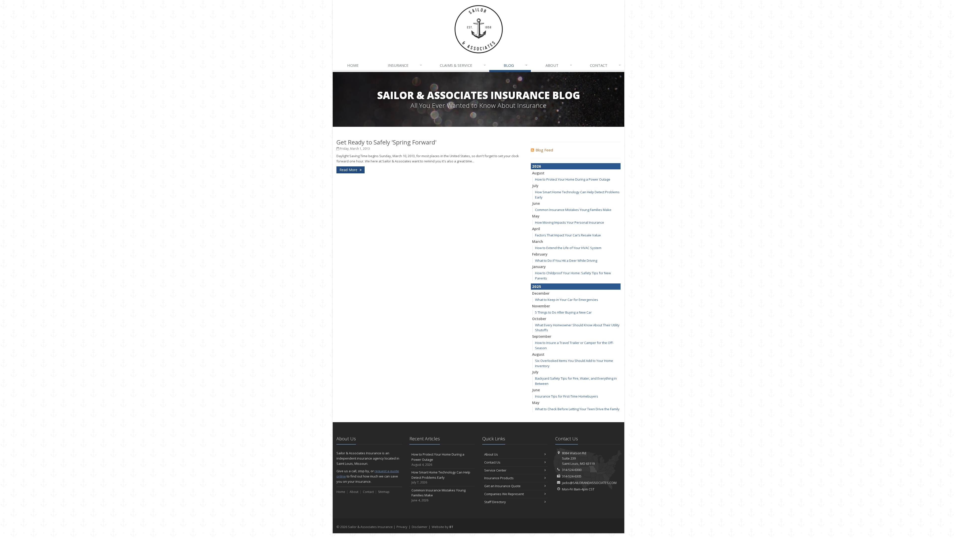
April (536, 228)
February (540, 254)
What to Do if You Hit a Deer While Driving (566, 260)
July (535, 185)
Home (353, 65)
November (541, 306)
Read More (348, 169)
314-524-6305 (571, 476)
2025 (536, 286)
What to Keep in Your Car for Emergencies (566, 299)
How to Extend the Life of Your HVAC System (568, 248)
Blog (515, 65)
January (539, 266)
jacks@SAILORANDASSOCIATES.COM (589, 482)
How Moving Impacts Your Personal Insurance (569, 222)
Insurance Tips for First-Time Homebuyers (566, 396)
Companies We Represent (504, 494)
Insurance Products (499, 478)
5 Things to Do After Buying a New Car (563, 312)
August (538, 173)
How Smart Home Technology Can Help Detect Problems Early (440, 477)
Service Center (495, 470)
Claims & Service (463, 65)
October (539, 318)
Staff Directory (495, 502)
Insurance (405, 65)
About (559, 65)
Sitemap (384, 492)
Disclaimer (419, 527)
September (541, 336)
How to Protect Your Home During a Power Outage (572, 179)
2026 (536, 166)
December (541, 293)
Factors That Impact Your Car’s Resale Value (568, 235)
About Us (491, 454)
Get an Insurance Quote (502, 486)
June (536, 203)
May (536, 216)
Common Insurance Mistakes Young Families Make (573, 209)
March (537, 241)
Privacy (402, 527)
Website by (442, 527)
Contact (605, 65)
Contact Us (492, 462)
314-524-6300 (571, 470)
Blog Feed (544, 149)
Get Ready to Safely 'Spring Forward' (386, 142)
